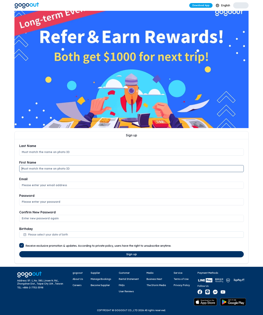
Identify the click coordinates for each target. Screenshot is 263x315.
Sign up (131, 254)
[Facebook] (200, 292)
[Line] (207, 292)
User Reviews (126, 291)
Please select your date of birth (48, 234)
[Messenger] (215, 292)
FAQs (122, 285)
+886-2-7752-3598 (33, 287)
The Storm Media (156, 285)
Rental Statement (129, 279)
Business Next (154, 279)
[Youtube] (223, 292)
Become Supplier (100, 285)
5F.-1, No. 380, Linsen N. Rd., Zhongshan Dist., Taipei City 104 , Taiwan (40, 282)
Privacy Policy (182, 285)
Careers (77, 285)
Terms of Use (181, 279)
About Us (78, 279)
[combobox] (223, 5)
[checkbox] (21, 245)
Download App (200, 5)
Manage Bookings (101, 279)
